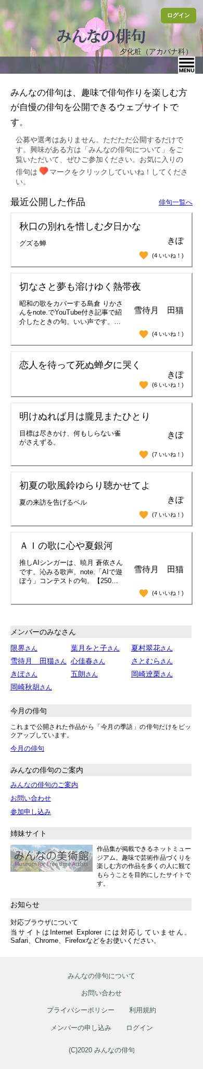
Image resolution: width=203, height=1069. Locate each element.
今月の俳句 (27, 748)
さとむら (152, 661)
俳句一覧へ (176, 202)
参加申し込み (30, 812)
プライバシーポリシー (81, 1010)
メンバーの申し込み (80, 1028)
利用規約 (142, 1010)
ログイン (178, 15)
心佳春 (88, 661)
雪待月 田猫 (38, 661)
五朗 (84, 674)
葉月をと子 (95, 648)
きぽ (23, 674)
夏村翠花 (152, 648)
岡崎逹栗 (152, 674)
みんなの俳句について (101, 976)
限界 (23, 648)
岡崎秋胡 (31, 687)
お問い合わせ (30, 798)
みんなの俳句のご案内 (44, 785)
